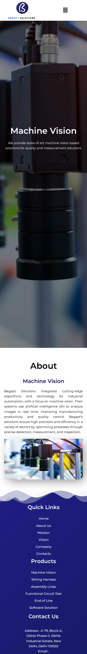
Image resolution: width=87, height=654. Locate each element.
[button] (65, 10)
